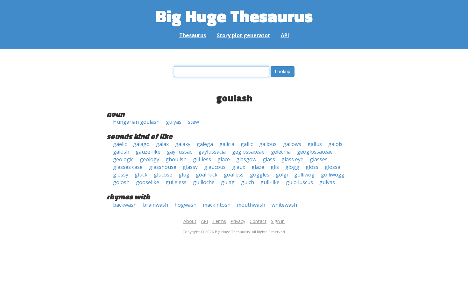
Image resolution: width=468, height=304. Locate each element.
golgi (282, 174)
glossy (120, 174)
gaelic (120, 144)
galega (205, 144)
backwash (125, 204)
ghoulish (176, 159)
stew (193, 121)
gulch (247, 182)
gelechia (281, 151)
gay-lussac (179, 151)
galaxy (182, 144)
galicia (226, 144)
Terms (219, 221)
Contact (258, 221)
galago (141, 144)
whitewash (284, 204)
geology (149, 159)
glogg (292, 166)
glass (269, 159)
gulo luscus (299, 182)
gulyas (173, 121)
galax (162, 144)
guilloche (204, 182)
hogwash (185, 204)
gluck (141, 174)
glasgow (246, 159)
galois (335, 144)
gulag (228, 182)
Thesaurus (192, 35)
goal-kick (206, 174)
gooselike (147, 182)
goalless (234, 174)
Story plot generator (243, 35)
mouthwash (251, 204)
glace (223, 159)
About (189, 221)
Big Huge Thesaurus (234, 16)
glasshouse (162, 166)
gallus (315, 144)
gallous (268, 144)
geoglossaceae (315, 151)
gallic (247, 144)
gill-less (202, 159)
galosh (121, 151)
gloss (312, 166)
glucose (163, 174)
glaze (258, 166)
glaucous (215, 166)
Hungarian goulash (136, 121)
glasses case (128, 166)
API (285, 35)
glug (184, 174)
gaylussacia (212, 151)
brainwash (155, 204)
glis (275, 166)
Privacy (237, 221)
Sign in (278, 221)
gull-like (270, 182)
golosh (121, 182)
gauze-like (148, 151)
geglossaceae (248, 151)
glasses (319, 159)
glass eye (292, 159)
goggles (259, 174)
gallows (292, 144)
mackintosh (216, 204)
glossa (332, 166)
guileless (176, 182)
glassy (190, 166)
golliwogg (332, 174)
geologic (123, 159)
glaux (238, 166)
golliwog (304, 174)
